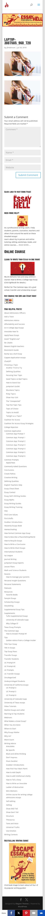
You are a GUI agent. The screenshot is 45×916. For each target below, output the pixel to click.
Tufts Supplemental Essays (17, 616)
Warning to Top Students (14, 714)
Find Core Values (11, 514)
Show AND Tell (12, 808)
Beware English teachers (14, 346)
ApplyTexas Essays (11, 335)
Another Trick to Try (14, 368)
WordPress (22, 906)
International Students (13, 552)
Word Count (9, 740)
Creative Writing (10, 477)
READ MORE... (24, 245)
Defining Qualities (13, 371)
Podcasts (7, 588)
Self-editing (10, 801)
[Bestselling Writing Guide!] (22, 863)
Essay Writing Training (13, 507)
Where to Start (10, 728)
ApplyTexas (10, 462)
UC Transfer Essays (12, 674)
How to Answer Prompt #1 (16, 634)
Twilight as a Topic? (14, 416)
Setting (9, 805)
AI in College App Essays (14, 328)
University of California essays (16, 685)
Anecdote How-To (11, 331)
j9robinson (11, 47)
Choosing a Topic (11, 365)
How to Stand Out (13, 382)
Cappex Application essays (15, 357)
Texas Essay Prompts (12, 627)
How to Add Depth (13, 772)
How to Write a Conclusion (14, 544)
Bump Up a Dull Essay (13, 354)
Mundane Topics (13, 390)
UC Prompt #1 (9, 663)
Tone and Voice (12, 823)
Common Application (12, 431)
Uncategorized (10, 677)
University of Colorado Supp (17, 620)
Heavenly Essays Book (13, 526)
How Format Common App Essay (17, 533)
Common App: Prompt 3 (15, 445)
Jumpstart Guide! (13, 386)
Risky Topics (11, 394)
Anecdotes (10, 746)
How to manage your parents (17, 577)
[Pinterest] (26, 913)
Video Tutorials (10, 706)
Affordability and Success (14, 324)
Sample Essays (10, 598)
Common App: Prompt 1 (15, 437)
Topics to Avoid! (12, 412)
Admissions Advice (11, 320)
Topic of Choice (12, 408)
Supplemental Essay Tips (14, 609)
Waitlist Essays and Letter (14, 710)
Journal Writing (10, 559)
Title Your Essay (10, 644)
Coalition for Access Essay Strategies (18, 423)
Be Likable (8, 343)
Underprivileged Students (14, 681)
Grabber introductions (15, 765)
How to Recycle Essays (13, 540)
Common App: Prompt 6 (15, 456)
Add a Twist (9, 317)
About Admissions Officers (15, 313)
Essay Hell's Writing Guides (15, 496)
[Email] (34, 913)
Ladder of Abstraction (15, 787)
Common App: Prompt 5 (15, 452)
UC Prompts (9, 670)
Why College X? (12, 623)
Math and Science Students (15, 570)
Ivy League (8, 555)
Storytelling (8, 606)
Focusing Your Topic (14, 375)
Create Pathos (9, 474)
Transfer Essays (10, 655)
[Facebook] (11, 913)
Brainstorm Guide (11, 350)
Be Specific (10, 750)
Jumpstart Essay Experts (14, 563)
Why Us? (7, 736)
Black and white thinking (16, 754)
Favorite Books (12, 595)
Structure (10, 816)
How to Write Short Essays (14, 548)
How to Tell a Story (13, 780)
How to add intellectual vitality (18, 776)
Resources (8, 592)
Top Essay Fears (10, 651)
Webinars (8, 717)
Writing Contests (11, 834)
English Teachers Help (13, 485)
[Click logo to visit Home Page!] (22, 201)
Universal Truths (12, 827)
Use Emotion (11, 831)
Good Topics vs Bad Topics (16, 379)
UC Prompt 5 (11, 691)
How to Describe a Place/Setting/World (19, 537)
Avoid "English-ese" (12, 339)
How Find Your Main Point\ (16, 768)
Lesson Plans (9, 566)
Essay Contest (9, 492)
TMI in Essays (9, 648)
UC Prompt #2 (9, 666)
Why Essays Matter (11, 732)
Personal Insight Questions (15, 580)
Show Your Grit (12, 397)
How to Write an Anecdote (16, 783)
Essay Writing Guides (12, 503)
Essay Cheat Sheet (11, 488)
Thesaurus (10, 820)
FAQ (6, 511)
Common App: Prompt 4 (15, 449)
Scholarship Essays (12, 602)
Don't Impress (11, 757)
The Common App (11, 631)
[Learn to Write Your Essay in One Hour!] (22, 268)
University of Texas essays (14, 702)
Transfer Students (11, 659)
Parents (7, 574)
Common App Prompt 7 (15, 434)
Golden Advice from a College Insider (21, 640)
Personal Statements (12, 584)
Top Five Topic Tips (13, 405)
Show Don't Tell (12, 812)
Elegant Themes (22, 903)
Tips (6, 637)
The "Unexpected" (13, 401)
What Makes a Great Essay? (15, 721)
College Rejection (11, 427)
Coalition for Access (12, 420)
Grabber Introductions (13, 522)
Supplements (9, 613)
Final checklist (11, 761)
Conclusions (9, 470)
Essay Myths (9, 500)
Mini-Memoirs (11, 791)
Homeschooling (10, 529)
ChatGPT (7, 361)
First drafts (8, 518)
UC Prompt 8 (11, 695)
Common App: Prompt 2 (15, 441)
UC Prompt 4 (11, 688)
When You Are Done (12, 725)
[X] (19, 913)
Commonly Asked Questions (15, 466)
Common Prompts (11, 460)
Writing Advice (10, 743)
